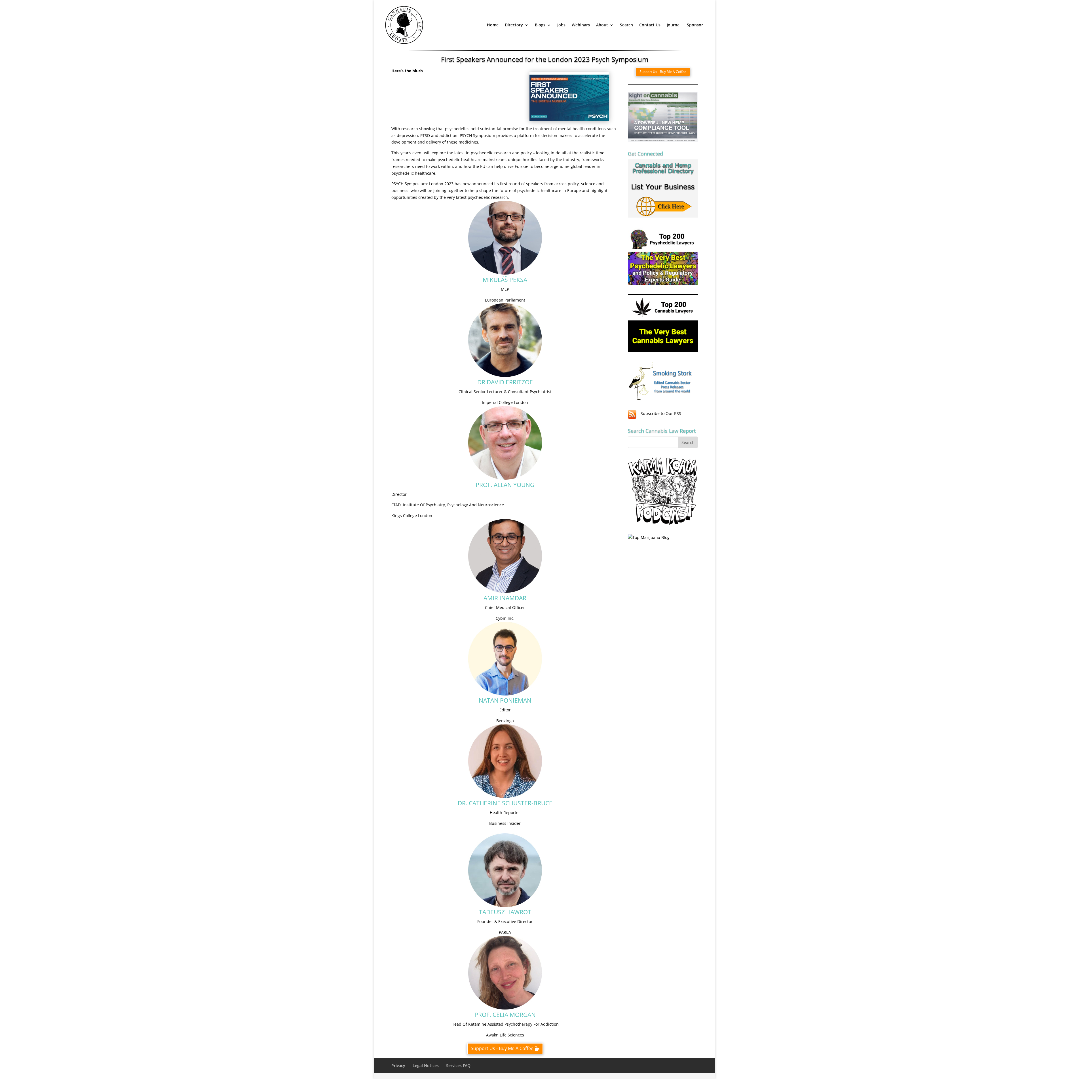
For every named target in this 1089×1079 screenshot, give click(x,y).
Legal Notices (426, 1065)
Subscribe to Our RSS (661, 413)
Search (626, 25)
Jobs (561, 25)
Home (493, 25)
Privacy (398, 1065)
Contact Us (649, 25)
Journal (674, 25)
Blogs (540, 25)
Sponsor (695, 25)
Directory (514, 25)
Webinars (581, 25)
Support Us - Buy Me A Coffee (502, 1048)
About (602, 25)
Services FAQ (458, 1065)
